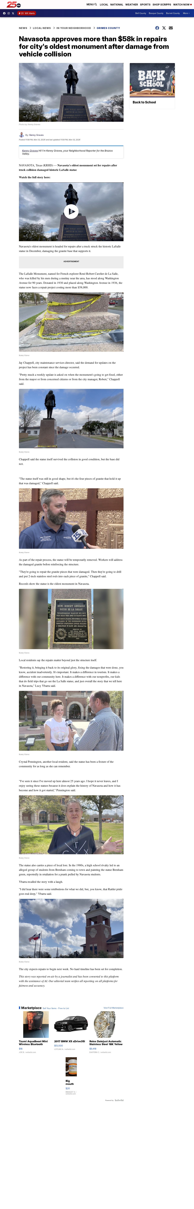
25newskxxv (9, 13)
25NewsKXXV (5, 13)
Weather (131, 4)
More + (186, 13)
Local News (42, 28)
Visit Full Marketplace (114, 1008)
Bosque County (156, 13)
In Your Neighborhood (74, 28)
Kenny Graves (36, 135)
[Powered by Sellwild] (119, 1100)
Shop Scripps (162, 4)
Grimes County (108, 28)
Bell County (140, 13)
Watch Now (181, 4)
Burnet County (173, 13)
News (23, 28)
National (116, 4)
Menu (90, 4)
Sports (145, 4)
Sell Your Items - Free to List (56, 1008)
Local (104, 4)
